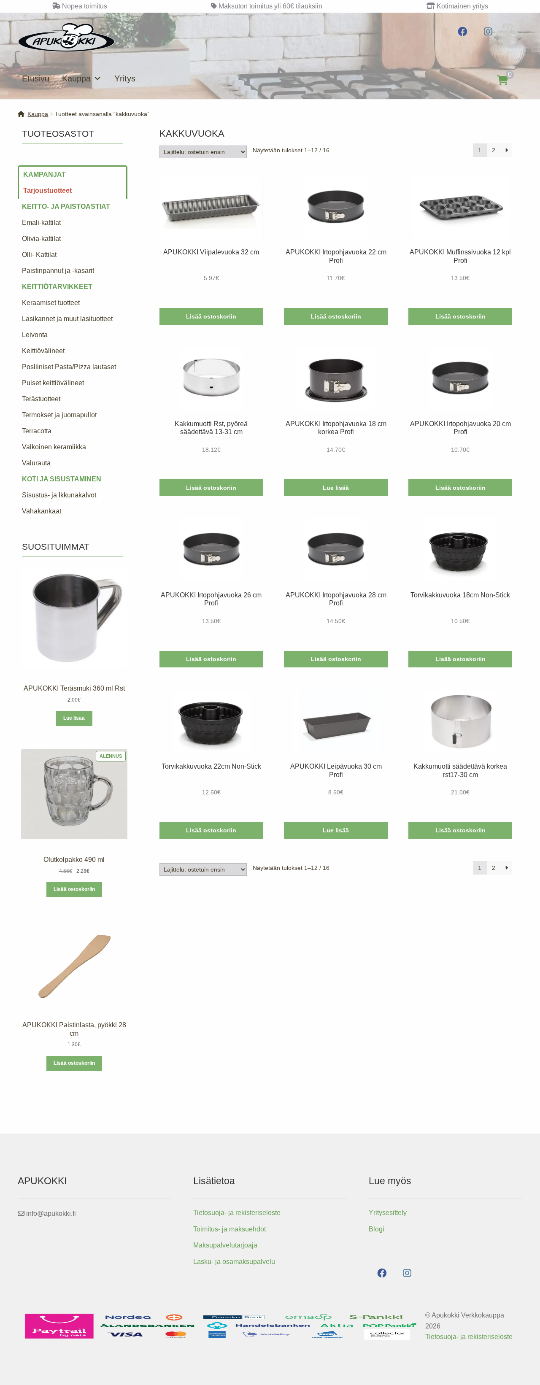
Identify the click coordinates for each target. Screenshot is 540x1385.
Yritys (124, 78)
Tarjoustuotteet (47, 190)
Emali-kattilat (41, 222)
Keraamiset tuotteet (51, 302)
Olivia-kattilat (41, 238)
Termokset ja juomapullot (59, 414)
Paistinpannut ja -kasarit (58, 270)
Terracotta (36, 431)
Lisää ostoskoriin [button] (211, 316)
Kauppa (76, 78)
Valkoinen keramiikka (54, 447)
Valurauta (36, 463)
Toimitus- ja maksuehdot (229, 1229)
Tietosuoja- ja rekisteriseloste (237, 1212)
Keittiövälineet (43, 350)
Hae (476, 80)
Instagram (487, 32)
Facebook (462, 32)
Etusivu (35, 78)
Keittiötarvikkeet (57, 286)
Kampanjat (44, 174)
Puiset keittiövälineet (53, 382)
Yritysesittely (388, 1212)
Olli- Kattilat (39, 254)
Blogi (376, 1229)
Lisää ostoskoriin (74, 889)
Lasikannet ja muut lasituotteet (67, 318)
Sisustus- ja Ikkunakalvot (59, 495)
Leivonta (35, 334)
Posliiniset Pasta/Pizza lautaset (69, 366)
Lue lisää (336, 487)
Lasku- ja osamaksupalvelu (234, 1261)
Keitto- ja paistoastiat (66, 206)
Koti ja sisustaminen (61, 479)
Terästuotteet (41, 398)
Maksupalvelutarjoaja (225, 1245)
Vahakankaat (41, 511)
